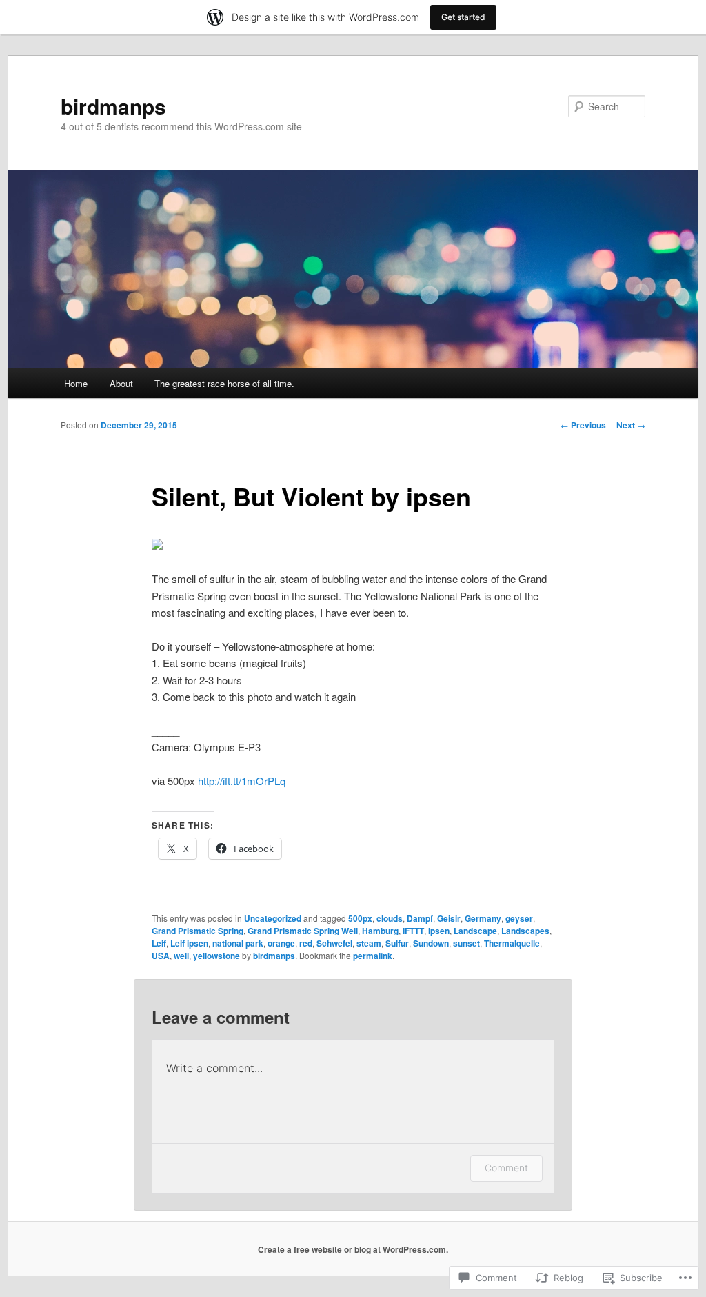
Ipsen (439, 930)
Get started (463, 17)
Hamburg (380, 930)
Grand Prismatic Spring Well (303, 930)
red (305, 943)
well (181, 955)
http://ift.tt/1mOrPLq (241, 780)
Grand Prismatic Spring (197, 930)
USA (161, 955)
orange (281, 943)
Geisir (449, 918)
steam (368, 943)
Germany (483, 918)
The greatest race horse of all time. (224, 383)
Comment (506, 1168)
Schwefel (334, 943)
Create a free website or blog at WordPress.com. (353, 1249)
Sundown (431, 943)
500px (360, 918)
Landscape (475, 930)
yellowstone (216, 955)
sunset (466, 943)
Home (76, 383)
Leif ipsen (189, 943)
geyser (519, 918)
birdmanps (113, 106)
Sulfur (397, 943)
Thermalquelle (512, 943)
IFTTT (413, 930)
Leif (159, 943)
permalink (372, 955)
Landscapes (525, 930)
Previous (583, 425)
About (121, 383)
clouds (389, 918)
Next (630, 425)
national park (237, 943)
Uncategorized (272, 918)
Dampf (420, 918)
